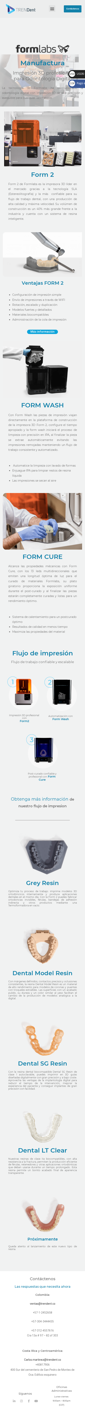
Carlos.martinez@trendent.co (42, 1359)
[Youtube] (36, 1401)
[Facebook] (28, 1401)
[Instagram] (21, 1401)
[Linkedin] (14, 1401)
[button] (73, 8)
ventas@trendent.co (42, 1303)
